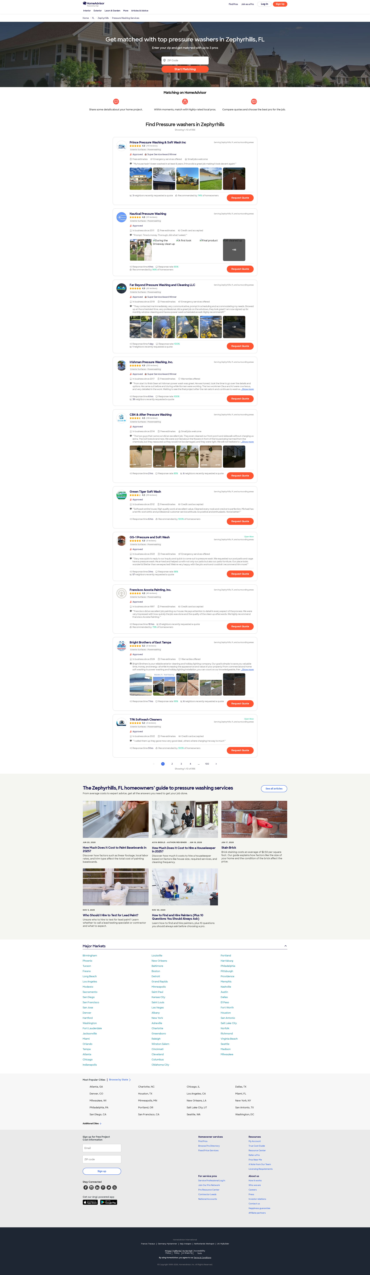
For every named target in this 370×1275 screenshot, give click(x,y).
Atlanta (87, 1054)
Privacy (168, 1252)
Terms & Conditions (202, 1258)
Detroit (156, 976)
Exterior (98, 10)
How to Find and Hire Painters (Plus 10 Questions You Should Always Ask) (177, 916)
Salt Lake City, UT (197, 1107)
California (177, 1252)
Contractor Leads (207, 1194)
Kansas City (158, 997)
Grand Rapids (160, 981)
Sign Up (280, 3)
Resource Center (257, 1150)
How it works (255, 1180)
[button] (141, 179)
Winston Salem (160, 1044)
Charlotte (157, 1028)
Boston (156, 971)
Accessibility (199, 1252)
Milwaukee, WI (98, 1100)
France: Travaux (148, 1244)
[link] (185, 146)
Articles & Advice (139, 10)
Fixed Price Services (208, 1150)
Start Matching (185, 69)
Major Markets (94, 946)
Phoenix (87, 960)
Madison (226, 1049)
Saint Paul (157, 992)
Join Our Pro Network (209, 1185)
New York (157, 1018)
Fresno (87, 971)
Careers (253, 1189)
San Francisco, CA (148, 1114)
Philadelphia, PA (99, 1107)
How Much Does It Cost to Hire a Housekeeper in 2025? (184, 849)
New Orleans (159, 960)
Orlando (87, 1044)
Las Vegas (158, 1007)
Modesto (88, 986)
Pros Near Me (255, 1159)
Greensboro (159, 1033)
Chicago (88, 1059)
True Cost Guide (257, 1146)
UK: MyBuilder (223, 1244)
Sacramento (90, 992)
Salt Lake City (229, 1023)
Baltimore (157, 966)
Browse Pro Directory (209, 1146)
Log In (264, 3)
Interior (87, 10)
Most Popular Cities (94, 1079)
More (125, 10)
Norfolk (225, 1028)
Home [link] (86, 18)
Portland (226, 955)
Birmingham (90, 955)
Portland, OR (145, 1107)
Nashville (226, 986)
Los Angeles (90, 981)
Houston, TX (145, 1093)
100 (207, 764)
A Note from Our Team (260, 1164)
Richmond (227, 1033)
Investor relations (257, 1199)
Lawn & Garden (112, 10)
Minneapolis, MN (147, 1100)
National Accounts (207, 1199)
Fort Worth (227, 1007)
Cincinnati (157, 1049)
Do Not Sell (187, 1252)
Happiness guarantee (259, 1208)
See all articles (274, 788)
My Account (255, 1141)
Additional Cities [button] (91, 1123)
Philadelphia (228, 966)
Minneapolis (159, 986)
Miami (86, 1038)
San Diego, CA (98, 1114)
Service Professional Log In (211, 1180)
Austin (224, 992)
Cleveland (158, 1054)
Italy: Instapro (185, 1244)
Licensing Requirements (261, 1169)
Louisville (157, 955)
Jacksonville (90, 1033)
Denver (87, 1012)
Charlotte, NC (146, 1086)
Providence (227, 976)
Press (251, 1194)
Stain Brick (228, 847)
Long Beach (90, 976)
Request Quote (240, 197)
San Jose (88, 1007)
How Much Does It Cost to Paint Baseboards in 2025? (114, 849)
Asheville (157, 1023)
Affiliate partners (257, 1213)
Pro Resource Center (208, 1189)
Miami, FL (240, 1093)
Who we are (255, 1185)
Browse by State (118, 1079)
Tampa (87, 1049)
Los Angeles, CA (196, 1093)
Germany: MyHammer (167, 1244)
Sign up (102, 1171)
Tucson (87, 966)
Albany (156, 1012)
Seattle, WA (193, 1114)
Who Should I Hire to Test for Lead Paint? (110, 915)
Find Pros (202, 1141)
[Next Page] (216, 764)
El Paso (225, 1002)
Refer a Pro (254, 1155)
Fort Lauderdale (92, 1028)
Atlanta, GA (96, 1086)
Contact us (254, 1203)
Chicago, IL (193, 1086)
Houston (226, 1012)
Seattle (225, 1044)
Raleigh (156, 1038)
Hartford (88, 1018)
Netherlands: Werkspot (204, 1244)
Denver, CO (96, 1093)
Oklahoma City (160, 1064)
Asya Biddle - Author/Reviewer (169, 842)
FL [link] (93, 18)
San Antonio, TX (244, 1107)
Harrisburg (227, 960)
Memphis (226, 981)
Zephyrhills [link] (103, 18)
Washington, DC (244, 1114)
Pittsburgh (227, 971)
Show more (248, 389)
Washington (90, 1023)
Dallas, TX (240, 1086)
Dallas (224, 997)
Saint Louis (158, 1002)
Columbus (158, 1059)
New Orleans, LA (196, 1100)
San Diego (89, 997)
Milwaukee (227, 1054)
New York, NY (243, 1100)
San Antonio (228, 1018)
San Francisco (91, 1002)
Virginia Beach (229, 1038)
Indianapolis (90, 1064)
